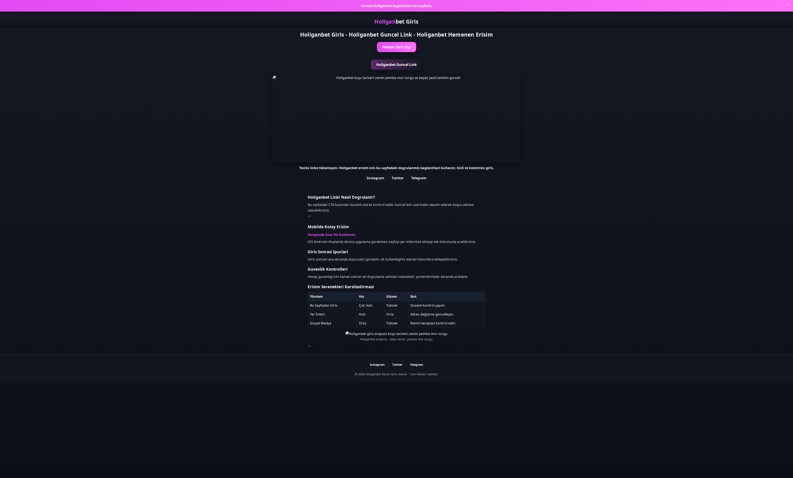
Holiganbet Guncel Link (396, 64)
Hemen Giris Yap (396, 47)
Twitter (398, 178)
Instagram (375, 178)
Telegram (418, 178)
